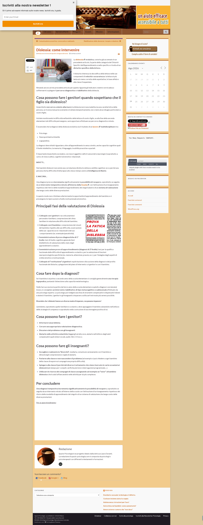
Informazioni (113, 32)
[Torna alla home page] (101, 17)
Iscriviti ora (38, 23)
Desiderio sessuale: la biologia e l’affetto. (119, 495)
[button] (38, 5)
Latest (141, 161)
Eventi (88, 32)
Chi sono (47, 32)
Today (139, 164)
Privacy (165, 516)
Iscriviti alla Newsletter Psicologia (148, 516)
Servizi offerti (62, 32)
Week (144, 164)
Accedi (130, 196)
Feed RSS (109, 490)
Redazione (41, 53)
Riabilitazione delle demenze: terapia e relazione (101, 41)
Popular (132, 161)
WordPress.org (133, 209)
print (31, 70)
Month (151, 164)
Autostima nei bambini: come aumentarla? (119, 506)
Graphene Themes (54, 522)
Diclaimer (98, 516)
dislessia (79, 59)
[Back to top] (198, 520)
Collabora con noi (110, 516)
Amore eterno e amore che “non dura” (118, 509)
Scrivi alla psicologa (126, 516)
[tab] (41, 478)
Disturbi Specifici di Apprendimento (57, 53)
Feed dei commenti (135, 205)
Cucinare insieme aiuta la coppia (115, 499)
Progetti (77, 32)
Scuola (84, 185)
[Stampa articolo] (119, 54)
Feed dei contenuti (135, 200)
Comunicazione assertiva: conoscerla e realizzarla (56, 41)
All (157, 164)
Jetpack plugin (134, 167)
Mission (99, 32)
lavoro (95, 127)
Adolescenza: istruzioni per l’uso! (116, 502)
